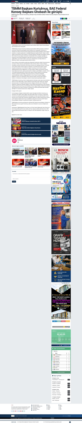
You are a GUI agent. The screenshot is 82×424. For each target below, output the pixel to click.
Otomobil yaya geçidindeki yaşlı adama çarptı (66, 37)
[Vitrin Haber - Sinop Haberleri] (14, 1)
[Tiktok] (22, 411)
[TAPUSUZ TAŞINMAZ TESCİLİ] (66, 26)
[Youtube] (21, 411)
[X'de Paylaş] (62, 18)
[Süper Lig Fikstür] (69, 375)
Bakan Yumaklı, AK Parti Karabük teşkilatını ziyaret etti (30, 167)
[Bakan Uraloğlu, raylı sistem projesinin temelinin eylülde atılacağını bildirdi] (31, 150)
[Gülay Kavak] (14, 140)
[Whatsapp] (24, 411)
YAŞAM (31, 3)
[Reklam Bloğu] (61, 101)
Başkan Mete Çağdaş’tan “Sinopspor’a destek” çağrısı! (56, 37)
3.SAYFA (17, 3)
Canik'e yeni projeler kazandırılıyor (18, 155)
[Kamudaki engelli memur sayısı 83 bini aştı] (44, 150)
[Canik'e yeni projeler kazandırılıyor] (18, 150)
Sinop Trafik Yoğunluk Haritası (37, 406)
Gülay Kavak (20, 140)
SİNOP (43, 3)
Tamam (52, 418)
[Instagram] (17, 411)
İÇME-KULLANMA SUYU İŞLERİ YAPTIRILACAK (56, 29)
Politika (35, 3)
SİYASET (28, 3)
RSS (13, 415)
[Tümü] (69, 22)
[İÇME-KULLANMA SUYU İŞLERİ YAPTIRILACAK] (56, 26)
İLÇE (24, 3)
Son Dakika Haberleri (36, 409)
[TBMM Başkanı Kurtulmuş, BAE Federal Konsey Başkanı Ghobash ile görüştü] (31, 32)
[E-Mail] (18, 142)
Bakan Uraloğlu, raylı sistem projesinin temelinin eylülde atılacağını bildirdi (29, 156)
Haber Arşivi (35, 410)
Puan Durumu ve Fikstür (36, 407)
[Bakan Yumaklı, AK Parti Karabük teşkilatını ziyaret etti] (31, 162)
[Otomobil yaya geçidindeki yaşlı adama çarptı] (66, 33)
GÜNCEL (21, 3)
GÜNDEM (13, 3)
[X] (14, 411)
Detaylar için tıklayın (61, 372)
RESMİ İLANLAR (51, 3)
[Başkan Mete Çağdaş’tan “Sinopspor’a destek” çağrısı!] (56, 33)
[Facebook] (12, 411)
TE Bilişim (69, 415)
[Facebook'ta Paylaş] (61, 18)
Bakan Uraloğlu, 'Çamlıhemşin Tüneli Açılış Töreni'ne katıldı (17, 166)
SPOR (46, 3)
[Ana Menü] (70, 4)
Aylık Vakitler (55, 342)
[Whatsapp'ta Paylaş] (64, 18)
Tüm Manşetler (35, 408)
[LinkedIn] (19, 411)
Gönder (14, 181)
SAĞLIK (39, 3)
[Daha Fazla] (66, 18)
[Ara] (70, 1)
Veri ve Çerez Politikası (46, 418)
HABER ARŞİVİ (57, 3)
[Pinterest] (15, 411)
